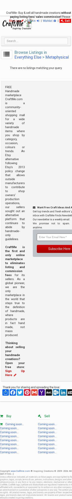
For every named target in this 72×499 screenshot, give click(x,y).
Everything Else (27, 57)
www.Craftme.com (20, 471)
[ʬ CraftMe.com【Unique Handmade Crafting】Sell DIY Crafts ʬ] (17, 24)
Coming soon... (14, 424)
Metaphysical (57, 57)
